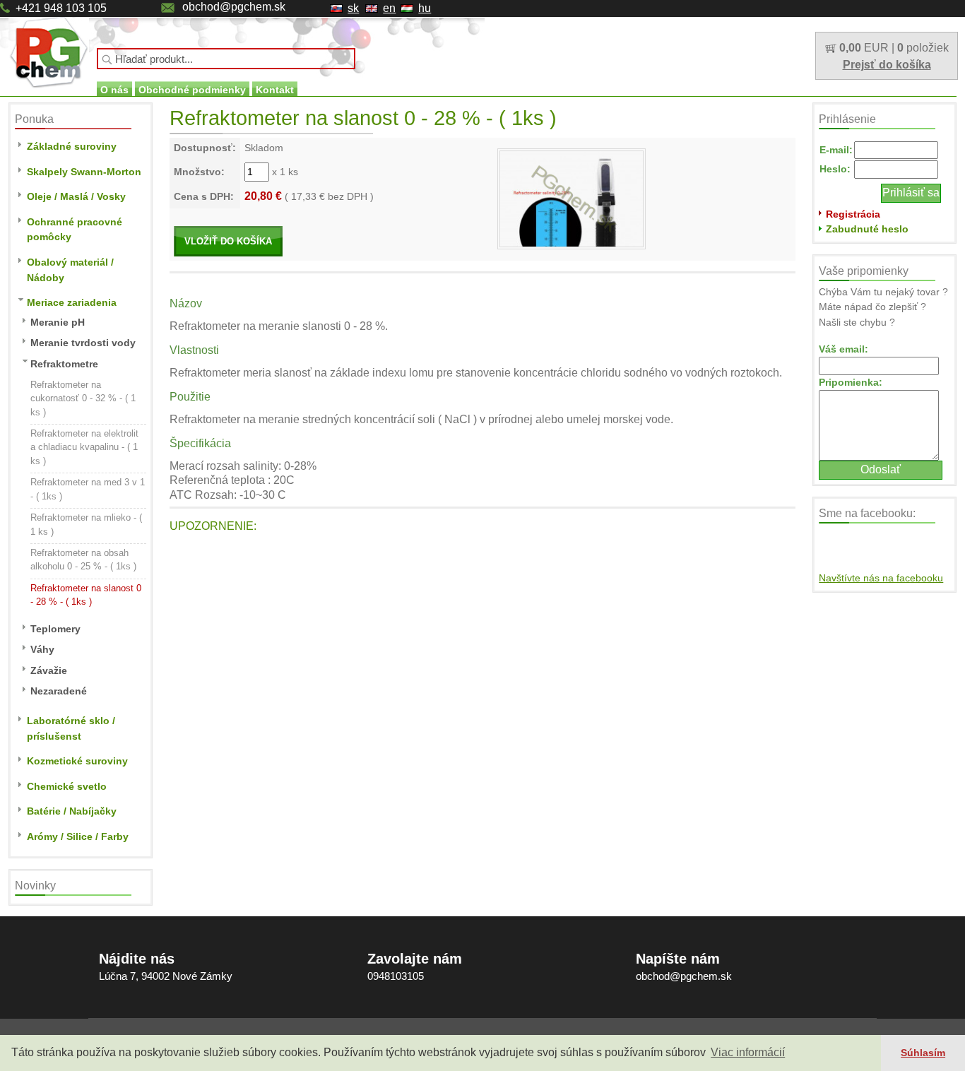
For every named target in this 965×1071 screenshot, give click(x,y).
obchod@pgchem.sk (233, 7)
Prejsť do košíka (887, 65)
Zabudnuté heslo (867, 229)
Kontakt (275, 89)
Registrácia (853, 214)
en (389, 8)
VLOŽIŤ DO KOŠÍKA (228, 241)
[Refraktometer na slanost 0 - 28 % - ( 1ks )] (571, 197)
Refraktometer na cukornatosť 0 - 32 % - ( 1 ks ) (83, 398)
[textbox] (226, 58)
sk (353, 8)
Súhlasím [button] (923, 1052)
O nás (114, 89)
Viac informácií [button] (748, 1052)
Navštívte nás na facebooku (881, 578)
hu (424, 8)
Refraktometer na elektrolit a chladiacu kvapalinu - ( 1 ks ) (84, 447)
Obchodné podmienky (192, 89)
